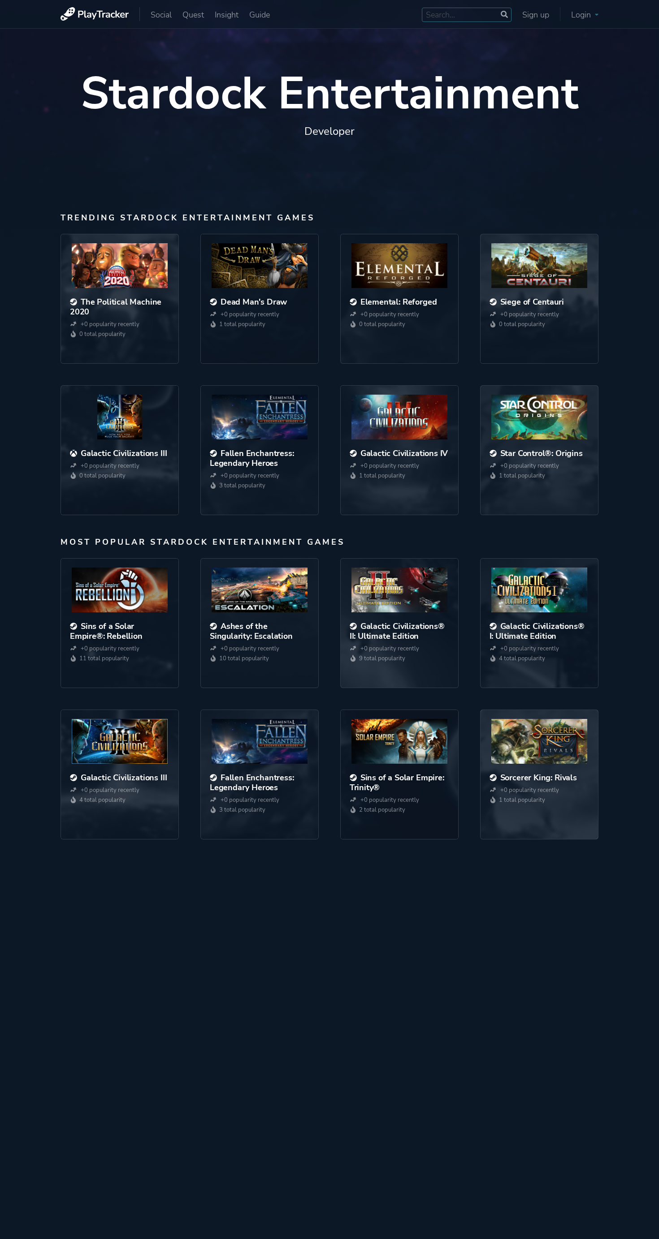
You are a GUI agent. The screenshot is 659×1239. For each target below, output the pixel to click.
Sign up (535, 14)
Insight (226, 14)
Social (161, 14)
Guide (259, 14)
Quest (193, 14)
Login (582, 14)
